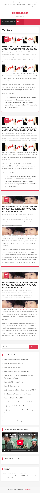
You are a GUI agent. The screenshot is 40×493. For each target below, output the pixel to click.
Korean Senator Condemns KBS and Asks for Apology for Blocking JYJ (19, 47)
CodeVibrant (28, 489)
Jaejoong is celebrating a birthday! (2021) (16, 359)
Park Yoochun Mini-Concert (12, 367)
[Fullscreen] (35, 450)
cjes (23, 217)
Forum (11, 2)
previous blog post (25, 236)
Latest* (24, 52)
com (22, 54)
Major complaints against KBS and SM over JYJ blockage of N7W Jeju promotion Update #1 (19, 209)
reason (15, 59)
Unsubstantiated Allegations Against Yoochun (17, 394)
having (21, 57)
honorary (11, 219)
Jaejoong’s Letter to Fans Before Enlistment (16, 406)
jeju (36, 57)
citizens (18, 54)
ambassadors (6, 217)
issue (26, 219)
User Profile (12, 7)
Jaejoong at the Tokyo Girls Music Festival (16, 371)
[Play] (5, 450)
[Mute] (32, 450)
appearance (5, 54)
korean (11, 59)
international (27, 57)
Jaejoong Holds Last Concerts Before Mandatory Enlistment (18, 411)
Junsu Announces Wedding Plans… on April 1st (18, 402)
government (16, 57)
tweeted (18, 222)
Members (24, 2)
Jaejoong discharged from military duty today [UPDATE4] (20, 390)
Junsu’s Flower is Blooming (12, 417)
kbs (5, 59)
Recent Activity (33, 2)
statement (24, 59)
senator (19, 59)
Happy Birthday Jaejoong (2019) (13, 363)
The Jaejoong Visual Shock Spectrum (15, 421)
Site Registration (32, 4)
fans (11, 57)
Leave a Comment (30, 222)
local (7, 222)
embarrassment (32, 54)
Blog (6, 2)
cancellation (12, 54)
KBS (24, 133)
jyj (2, 59)
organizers (12, 222)
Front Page (17, 2)
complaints (27, 217)
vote (21, 222)
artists (19, 217)
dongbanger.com (9, 52)
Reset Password (21, 4)
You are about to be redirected (25, 7)
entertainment (5, 57)
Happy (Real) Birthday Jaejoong (13, 382)
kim (7, 59)
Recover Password (10, 4)
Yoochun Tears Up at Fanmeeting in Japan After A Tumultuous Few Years (18, 376)
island (32, 57)
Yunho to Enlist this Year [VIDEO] (13, 398)
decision (25, 54)
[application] (20, 442)
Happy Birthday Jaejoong (11, 386)
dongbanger (20, 13)
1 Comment (33, 140)
